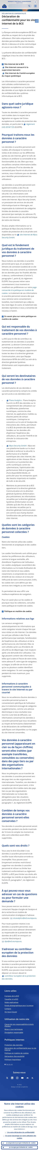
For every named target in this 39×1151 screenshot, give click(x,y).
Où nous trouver (11, 1012)
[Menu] (35, 6)
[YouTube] (22, 1078)
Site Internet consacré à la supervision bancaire (15, 69)
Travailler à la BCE (11, 999)
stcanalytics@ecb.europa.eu (24, 918)
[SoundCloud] (27, 1078)
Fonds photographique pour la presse (19, 1006)
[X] (7, 1078)
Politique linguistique (13, 1059)
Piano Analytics (15, 400)
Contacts (8, 1009)
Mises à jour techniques (14, 1029)
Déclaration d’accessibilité (14, 1056)
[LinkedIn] (12, 1078)
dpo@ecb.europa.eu (13, 941)
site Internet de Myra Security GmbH (19, 236)
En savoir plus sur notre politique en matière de (19, 318)
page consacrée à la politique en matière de (19, 290)
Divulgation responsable (14, 1032)
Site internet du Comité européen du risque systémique (18, 74)
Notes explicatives (11, 1002)
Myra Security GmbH (18, 446)
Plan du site (9, 1064)
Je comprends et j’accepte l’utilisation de (20, 1143)
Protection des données (14, 1045)
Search (29, 6)
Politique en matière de (18, 611)
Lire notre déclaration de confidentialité (20, 1132)
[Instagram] (17, 1078)
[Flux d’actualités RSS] (32, 1078)
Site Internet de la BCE (14, 64)
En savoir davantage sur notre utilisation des (20, 1137)
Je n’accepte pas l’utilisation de (21, 1147)
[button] (35, 2)
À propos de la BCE (12, 996)
